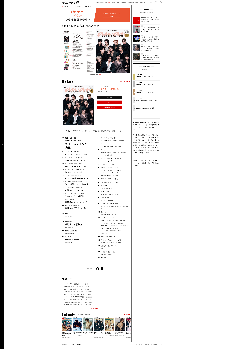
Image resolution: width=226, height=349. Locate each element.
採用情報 (123, 2)
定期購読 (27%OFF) (109, 107)
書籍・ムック (115, 2)
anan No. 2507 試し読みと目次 (77, 294)
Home (70, 6)
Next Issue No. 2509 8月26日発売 (78, 291)
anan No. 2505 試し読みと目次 (77, 304)
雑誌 (109, 2)
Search (160, 1)
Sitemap (64, 344)
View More (94, 308)
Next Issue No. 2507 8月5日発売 (78, 302)
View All (126, 314)
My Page (151, 1)
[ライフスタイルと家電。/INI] (78, 105)
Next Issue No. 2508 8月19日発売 (78, 297)
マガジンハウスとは (101, 2)
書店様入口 (142, 2)
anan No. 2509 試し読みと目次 (76, 284)
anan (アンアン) (76, 6)
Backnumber (124, 81)
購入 (109, 102)
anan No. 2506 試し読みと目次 (77, 299)
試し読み (109, 97)
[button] (91, 74)
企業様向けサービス (132, 2)
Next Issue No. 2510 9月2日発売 (76, 286)
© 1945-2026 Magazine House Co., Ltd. (150, 344)
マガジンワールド (70, 2)
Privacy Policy (75, 344)
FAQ (156, 1)
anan (111, 16)
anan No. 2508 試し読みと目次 (77, 289)
